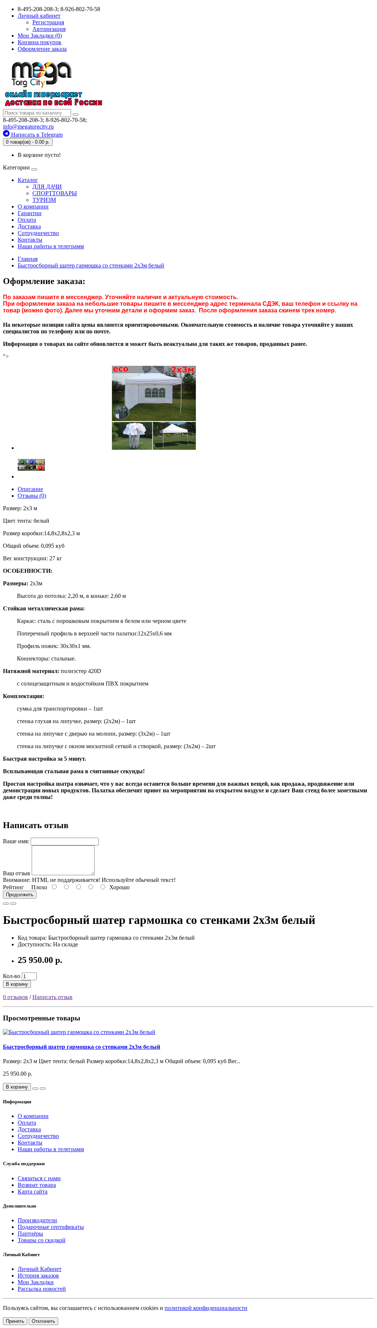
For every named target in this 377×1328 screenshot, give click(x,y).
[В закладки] (6, 904)
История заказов (38, 1275)
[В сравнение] (13, 904)
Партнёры (30, 1233)
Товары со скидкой (42, 1240)
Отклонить (43, 1321)
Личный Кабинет (39, 1269)
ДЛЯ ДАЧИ (47, 186)
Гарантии (30, 213)
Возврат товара (37, 1185)
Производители (37, 1220)
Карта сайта (32, 1191)
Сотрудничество (38, 233)
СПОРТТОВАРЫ (54, 193)
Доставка (29, 226)
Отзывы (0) (32, 496)
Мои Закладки (36, 1282)
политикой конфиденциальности (206, 1308)
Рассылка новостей (42, 1289)
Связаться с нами (39, 1178)
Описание (30, 489)
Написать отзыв (52, 997)
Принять (15, 1321)
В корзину (17, 984)
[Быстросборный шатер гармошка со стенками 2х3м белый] (154, 448)
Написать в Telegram (36, 135)
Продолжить (20, 894)
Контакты (30, 239)
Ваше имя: (16, 841)
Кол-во (11, 976)
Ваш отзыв (16, 873)
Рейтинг (13, 887)
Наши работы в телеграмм (51, 246)
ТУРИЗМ (44, 200)
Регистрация (48, 22)
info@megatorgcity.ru (28, 126)
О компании (33, 206)
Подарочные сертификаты (51, 1227)
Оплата (27, 220)
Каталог (28, 180)
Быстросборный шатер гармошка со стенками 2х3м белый (81, 1047)
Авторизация (49, 29)
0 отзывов (15, 997)
